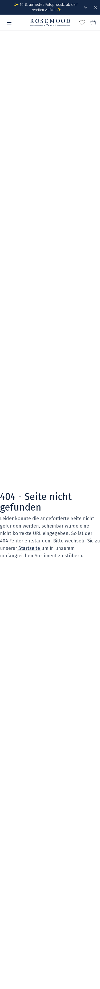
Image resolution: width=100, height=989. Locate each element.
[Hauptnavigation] (9, 22)
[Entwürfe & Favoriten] (82, 22)
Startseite (29, 548)
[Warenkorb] (93, 22)
